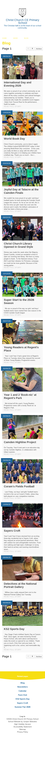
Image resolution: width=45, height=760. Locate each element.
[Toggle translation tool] (29, 3)
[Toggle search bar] (35, 3)
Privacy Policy (22, 732)
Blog (26, 38)
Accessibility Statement (23, 727)
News (15, 38)
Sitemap (22, 729)
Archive (39, 49)
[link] (28, 48)
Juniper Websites (30, 722)
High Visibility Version (22, 724)
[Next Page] (32, 48)
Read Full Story (12, 106)
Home (4, 38)
